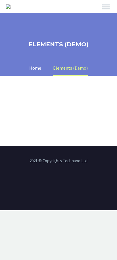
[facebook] (51, 182)
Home (82, 14)
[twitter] (66, 182)
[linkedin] (58, 182)
